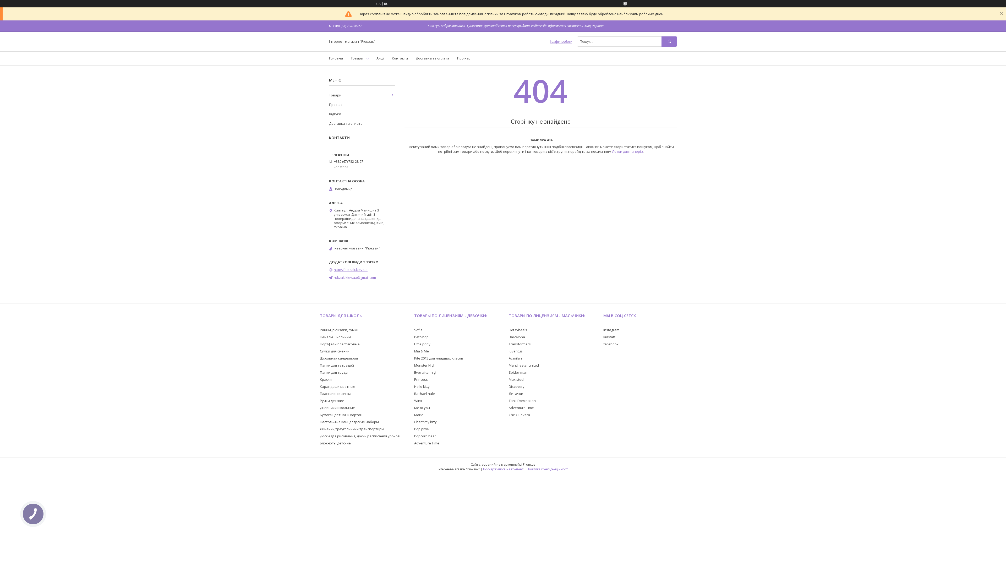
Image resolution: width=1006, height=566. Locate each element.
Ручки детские (332, 400)
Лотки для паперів (627, 151)
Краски (326, 379)
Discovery (516, 386)
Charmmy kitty (425, 422)
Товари (357, 58)
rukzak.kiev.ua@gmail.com (355, 277)
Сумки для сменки (334, 351)
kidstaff (609, 337)
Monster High (424, 365)
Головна (336, 58)
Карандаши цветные (337, 386)
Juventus (516, 351)
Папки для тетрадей (337, 365)
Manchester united (524, 365)
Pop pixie (421, 429)
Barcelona (517, 337)
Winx (418, 400)
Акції (380, 58)
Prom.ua (529, 464)
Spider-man (518, 372)
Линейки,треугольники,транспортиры (352, 429)
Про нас (463, 58)
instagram (611, 330)
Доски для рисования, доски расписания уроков (360, 436)
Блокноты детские (335, 443)
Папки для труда (334, 372)
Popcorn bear (425, 436)
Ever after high (426, 372)
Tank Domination (522, 400)
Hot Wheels (518, 330)
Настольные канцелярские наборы (349, 422)
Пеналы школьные (335, 337)
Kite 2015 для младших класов (438, 358)
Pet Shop (421, 337)
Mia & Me (421, 351)
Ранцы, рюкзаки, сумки (339, 330)
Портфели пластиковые (340, 344)
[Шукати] (669, 41)
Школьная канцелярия (339, 358)
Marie (418, 414)
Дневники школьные (337, 407)
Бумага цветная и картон (341, 414)
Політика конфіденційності (547, 469)
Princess (421, 379)
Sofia (418, 330)
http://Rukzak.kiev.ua (351, 270)
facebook (611, 344)
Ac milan (515, 358)
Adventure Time (426, 443)
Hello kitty (422, 386)
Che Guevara (519, 414)
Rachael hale (424, 393)
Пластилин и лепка (335, 393)
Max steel (516, 379)
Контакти (400, 58)
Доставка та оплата (432, 58)
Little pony (422, 344)
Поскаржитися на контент (503, 469)
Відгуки (335, 114)
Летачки (516, 393)
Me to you (422, 407)
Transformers (520, 344)
